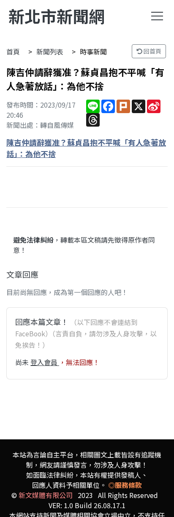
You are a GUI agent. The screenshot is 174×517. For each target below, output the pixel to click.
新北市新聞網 (56, 15)
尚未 (22, 362)
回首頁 (151, 51)
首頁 (13, 51)
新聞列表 (49, 51)
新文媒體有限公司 (46, 495)
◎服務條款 (125, 485)
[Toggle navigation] (157, 16)
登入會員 (44, 362)
